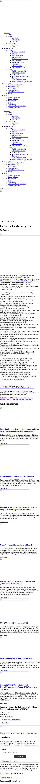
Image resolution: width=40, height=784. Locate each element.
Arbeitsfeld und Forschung (16, 92)
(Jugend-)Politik (13, 90)
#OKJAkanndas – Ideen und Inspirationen (17, 476)
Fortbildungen (12, 104)
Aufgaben (15, 38)
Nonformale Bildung (18, 62)
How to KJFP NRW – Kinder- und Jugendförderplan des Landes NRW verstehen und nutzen (18, 687)
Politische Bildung (17, 66)
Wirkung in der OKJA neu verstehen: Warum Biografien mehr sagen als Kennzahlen (18, 508)
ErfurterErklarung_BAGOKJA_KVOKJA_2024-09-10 (17, 388)
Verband (10, 36)
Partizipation (15, 64)
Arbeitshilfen (12, 100)
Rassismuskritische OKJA (20, 67)
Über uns (7, 33)
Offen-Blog (7, 83)
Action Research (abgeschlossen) (22, 76)
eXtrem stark (16, 74)
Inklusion (14, 53)
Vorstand (14, 41)
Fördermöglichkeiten (14, 107)
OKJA (10, 34)
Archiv (10, 93)
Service (6, 95)
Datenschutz (13, 745)
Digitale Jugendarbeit (18, 52)
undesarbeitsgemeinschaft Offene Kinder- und (15, 277)
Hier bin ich (15, 78)
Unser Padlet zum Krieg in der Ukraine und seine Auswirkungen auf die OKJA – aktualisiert (19, 430)
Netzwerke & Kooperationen (17, 106)
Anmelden (20, 756)
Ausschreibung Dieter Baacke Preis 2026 (16, 658)
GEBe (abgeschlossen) (19, 80)
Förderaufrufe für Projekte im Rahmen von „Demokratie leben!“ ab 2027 (17, 582)
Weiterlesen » (4, 443)
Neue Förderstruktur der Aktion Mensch (16, 545)
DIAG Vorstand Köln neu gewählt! (14, 623)
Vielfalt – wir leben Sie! (19, 71)
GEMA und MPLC (14, 97)
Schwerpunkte (8, 48)
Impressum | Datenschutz (10, 781)
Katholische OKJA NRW (15, 85)
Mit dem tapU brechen (18, 73)
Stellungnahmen (13, 99)
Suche (2, 189)
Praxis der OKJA (13, 86)
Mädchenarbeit (16, 60)
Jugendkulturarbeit (17, 55)
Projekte (10, 69)
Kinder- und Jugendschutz (20, 59)
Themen (10, 50)
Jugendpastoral (16, 57)
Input (9, 102)
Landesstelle (11, 43)
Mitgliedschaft (16, 40)
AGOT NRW (12, 88)
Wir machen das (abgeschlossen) (22, 81)
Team (13, 47)
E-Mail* (4, 749)
